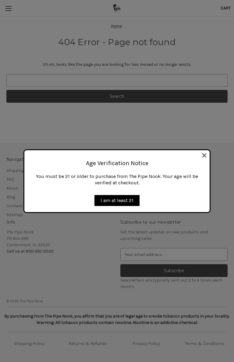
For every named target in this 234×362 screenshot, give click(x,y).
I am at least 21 (117, 200)
